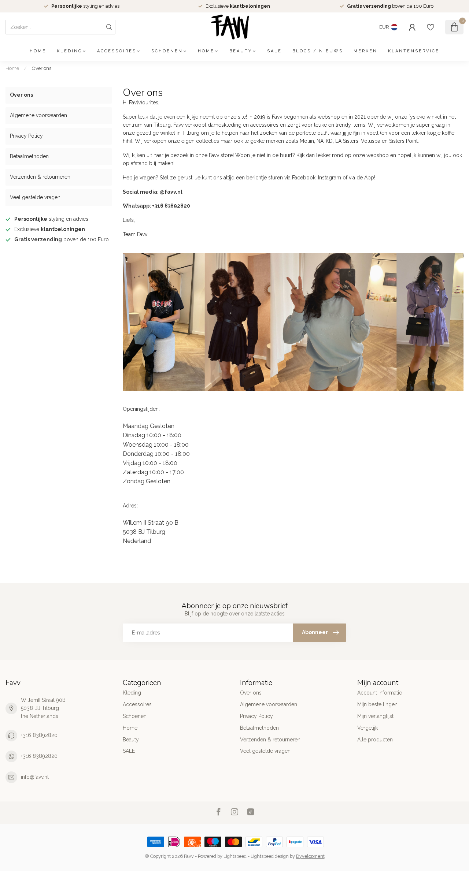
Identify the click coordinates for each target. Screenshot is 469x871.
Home (38, 51)
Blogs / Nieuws (317, 51)
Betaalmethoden (29, 156)
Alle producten (375, 739)
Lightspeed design (270, 856)
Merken (365, 51)
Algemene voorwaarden (38, 115)
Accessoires (116, 51)
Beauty (240, 51)
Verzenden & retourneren (40, 177)
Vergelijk (367, 728)
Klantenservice (413, 51)
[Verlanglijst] (430, 27)
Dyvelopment (310, 856)
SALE (274, 51)
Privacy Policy (26, 136)
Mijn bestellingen (377, 704)
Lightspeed (235, 856)
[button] (293, 426)
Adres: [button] (130, 506)
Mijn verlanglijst (375, 716)
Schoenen (167, 51)
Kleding (69, 51)
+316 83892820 (39, 735)
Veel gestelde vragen (35, 197)
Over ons (41, 68)
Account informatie (379, 693)
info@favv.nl (35, 777)
